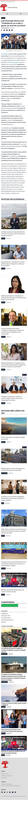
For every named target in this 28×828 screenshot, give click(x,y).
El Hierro (3, 442)
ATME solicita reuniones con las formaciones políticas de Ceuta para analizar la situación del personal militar (13, 531)
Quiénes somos (5, 773)
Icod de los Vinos (6, 618)
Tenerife (3, 18)
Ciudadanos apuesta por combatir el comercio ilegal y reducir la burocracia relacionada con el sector (12, 398)
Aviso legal (4, 778)
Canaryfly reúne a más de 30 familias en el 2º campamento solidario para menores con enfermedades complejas (13, 563)
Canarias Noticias (5, 28)
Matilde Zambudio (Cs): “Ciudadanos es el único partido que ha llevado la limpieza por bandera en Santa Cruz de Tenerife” (13, 364)
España (3, 594)
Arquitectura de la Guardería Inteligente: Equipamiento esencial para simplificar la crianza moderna (12, 498)
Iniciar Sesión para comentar (9, 605)
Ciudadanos (5, 54)
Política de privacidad (6, 775)
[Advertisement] (14, 814)
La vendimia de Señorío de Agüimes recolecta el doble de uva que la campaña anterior (13, 650)
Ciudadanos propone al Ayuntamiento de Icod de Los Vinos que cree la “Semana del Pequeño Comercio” (13, 233)
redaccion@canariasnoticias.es (12, 785)
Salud (2, 503)
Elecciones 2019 (5, 616)
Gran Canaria (4, 473)
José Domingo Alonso (13, 62)
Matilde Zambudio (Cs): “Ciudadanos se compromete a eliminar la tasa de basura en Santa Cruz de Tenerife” (13, 297)
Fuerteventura (4, 682)
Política (2, 535)
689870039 (8, 784)
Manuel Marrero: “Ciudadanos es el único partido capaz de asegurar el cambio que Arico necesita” (13, 263)
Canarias (3, 336)
